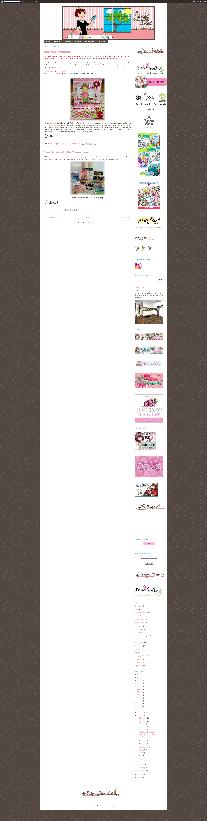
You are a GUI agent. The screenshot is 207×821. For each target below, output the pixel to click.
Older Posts (125, 218)
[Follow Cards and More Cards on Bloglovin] (149, 545)
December (143, 718)
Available (102, 41)
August (141, 750)
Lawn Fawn (139, 629)
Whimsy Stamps (140, 662)
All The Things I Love (101, 157)
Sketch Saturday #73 (96, 56)
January (142, 770)
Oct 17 (143, 729)
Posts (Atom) (92, 223)
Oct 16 (143, 740)
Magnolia (57, 144)
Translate (151, 239)
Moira (79, 198)
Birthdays (138, 606)
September (143, 747)
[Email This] (87, 144)
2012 (139, 707)
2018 (139, 689)
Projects (137, 649)
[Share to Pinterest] (95, 144)
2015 (139, 698)
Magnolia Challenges (57, 51)
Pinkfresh (138, 639)
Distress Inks (139, 619)
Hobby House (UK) (50, 125)
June (141, 756)
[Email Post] (83, 144)
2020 (139, 683)
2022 (139, 677)
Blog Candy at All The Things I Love (66, 152)
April (140, 762)
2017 (139, 692)
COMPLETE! (140, 287)
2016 (139, 695)
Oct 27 (143, 726)
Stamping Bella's (140, 656)
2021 (139, 680)
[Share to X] (91, 144)
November (143, 721)
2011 (139, 709)
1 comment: (57, 210)
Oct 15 (143, 743)
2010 (139, 712)
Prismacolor (139, 646)
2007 (139, 777)
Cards (51, 144)
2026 (139, 674)
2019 (139, 686)
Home (48, 41)
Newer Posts (49, 218)
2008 (139, 774)
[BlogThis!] (89, 144)
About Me (57, 41)
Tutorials (68, 41)
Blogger (113, 806)
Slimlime (137, 652)
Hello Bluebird (139, 622)
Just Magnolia (48, 71)
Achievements (90, 41)
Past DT (78, 41)
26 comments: (75, 144)
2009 (139, 715)
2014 (139, 701)
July (140, 753)
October (142, 724)
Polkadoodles (139, 642)
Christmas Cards (140, 613)
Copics (137, 616)
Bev (94, 198)
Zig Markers (139, 666)
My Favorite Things (141, 636)
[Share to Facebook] (93, 144)
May (140, 759)
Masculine (138, 632)
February (142, 768)
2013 (139, 704)
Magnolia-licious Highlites (52, 73)
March (141, 765)
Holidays (138, 626)
